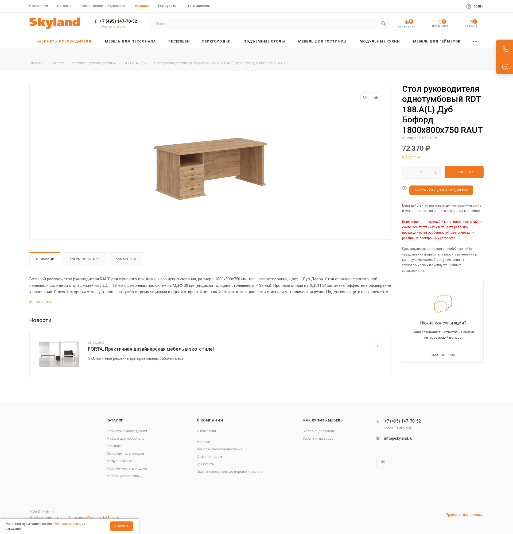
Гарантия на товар (318, 438)
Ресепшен (115, 446)
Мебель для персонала (126, 438)
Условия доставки (318, 431)
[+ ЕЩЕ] (475, 41)
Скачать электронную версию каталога (230, 472)
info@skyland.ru (398, 438)
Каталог (115, 420)
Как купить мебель (323, 420)
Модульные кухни (121, 461)
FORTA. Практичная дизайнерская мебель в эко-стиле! (151, 349)
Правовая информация (465, 515)
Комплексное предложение (219, 449)
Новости (204, 442)
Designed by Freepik (103, 518)
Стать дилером (209, 457)
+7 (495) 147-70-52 (118, 21)
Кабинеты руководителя (127, 431)
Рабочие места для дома (127, 468)
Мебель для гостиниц (124, 476)
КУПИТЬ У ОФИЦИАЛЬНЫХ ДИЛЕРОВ (441, 190)
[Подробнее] (377, 346)
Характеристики (85, 259)
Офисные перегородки (125, 453)
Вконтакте (382, 461)
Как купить (126, 259)
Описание (45, 259)
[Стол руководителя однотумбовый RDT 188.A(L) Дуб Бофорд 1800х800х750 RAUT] (210, 169)
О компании (210, 420)
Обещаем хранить (67, 524)
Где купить (205, 464)
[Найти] (383, 23)
